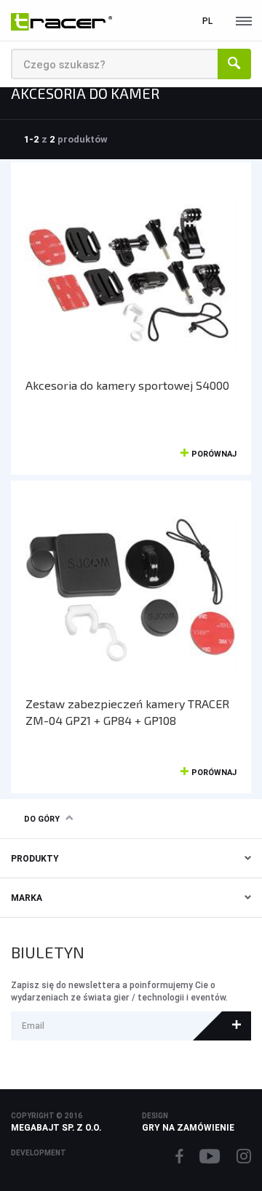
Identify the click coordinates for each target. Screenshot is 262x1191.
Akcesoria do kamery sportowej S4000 (127, 385)
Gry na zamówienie (188, 1127)
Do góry (42, 819)
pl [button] (207, 20)
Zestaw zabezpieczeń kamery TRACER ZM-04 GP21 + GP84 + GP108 (127, 712)
